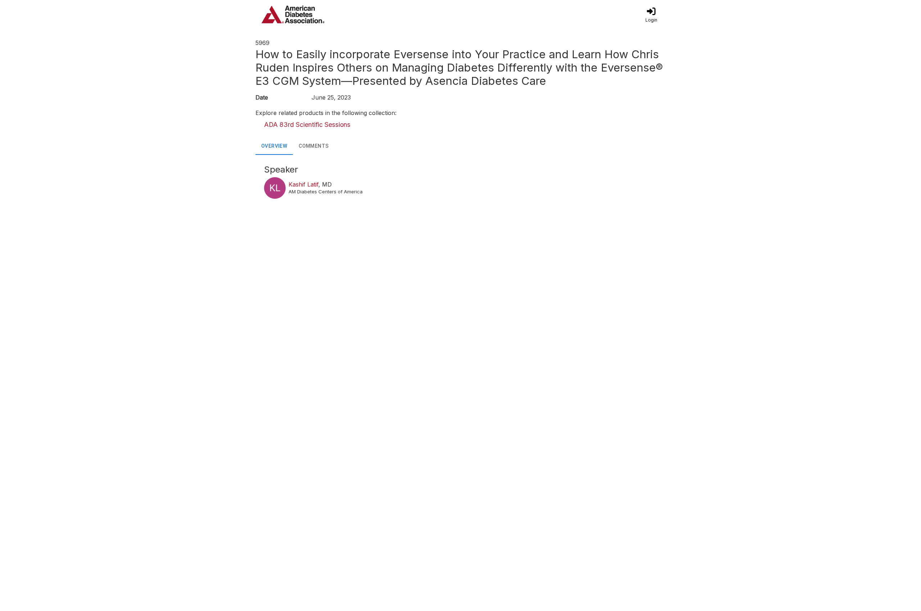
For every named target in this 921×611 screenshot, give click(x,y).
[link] (651, 14)
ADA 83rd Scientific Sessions (307, 124)
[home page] (323, 14)
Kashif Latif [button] (303, 184)
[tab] (274, 146)
